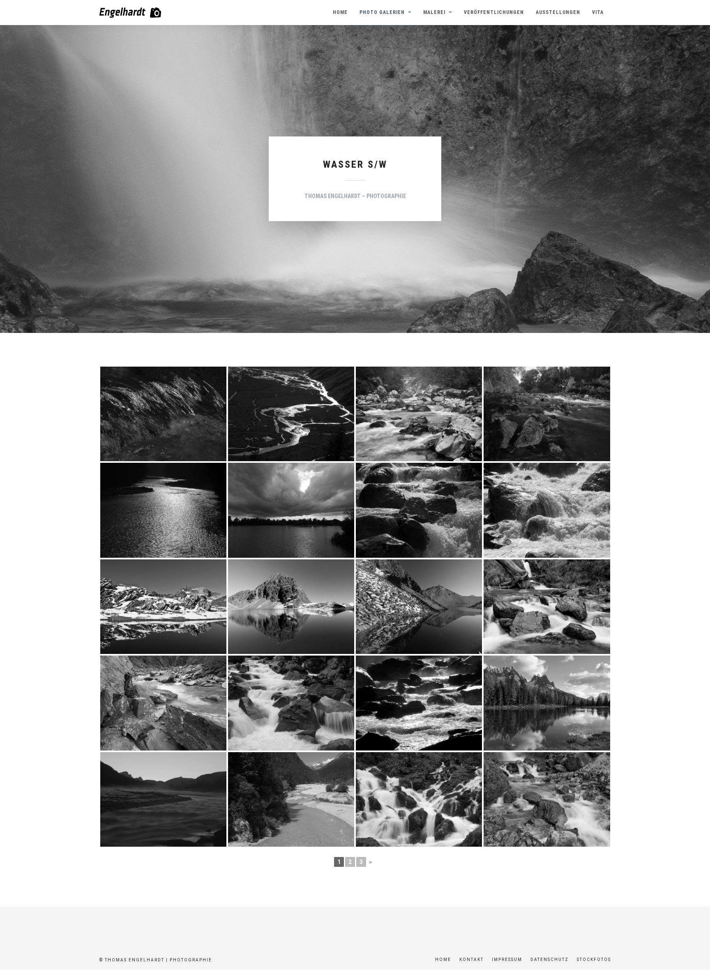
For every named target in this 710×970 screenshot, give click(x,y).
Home (443, 959)
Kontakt (471, 959)
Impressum (507, 959)
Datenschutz (549, 959)
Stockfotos (594, 959)
